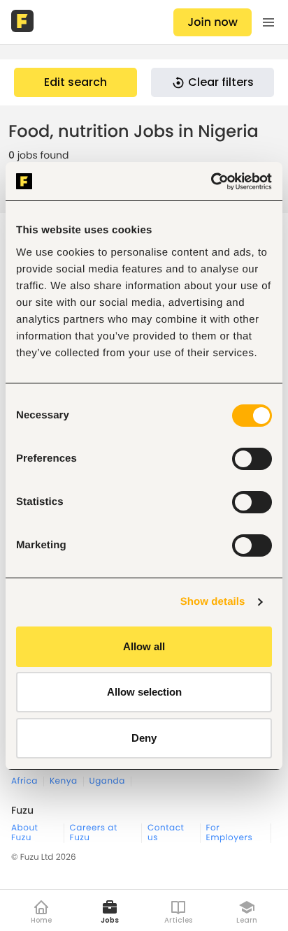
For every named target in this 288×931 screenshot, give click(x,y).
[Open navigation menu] (268, 22)
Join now (212, 22)
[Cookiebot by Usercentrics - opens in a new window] (211, 182)
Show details (212, 602)
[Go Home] (23, 22)
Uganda (107, 781)
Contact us (165, 833)
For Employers (229, 833)
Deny (144, 738)
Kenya (64, 781)
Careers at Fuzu (93, 833)
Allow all (144, 646)
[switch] (252, 459)
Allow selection (144, 692)
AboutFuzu (24, 833)
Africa (24, 781)
